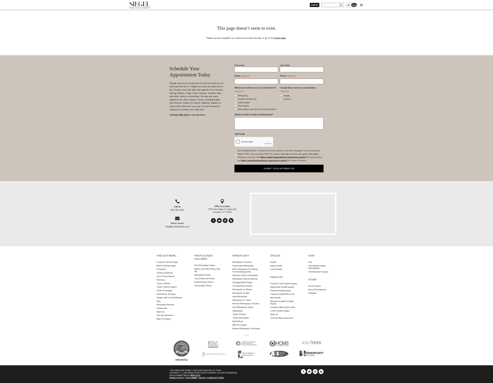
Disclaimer (191, 378)
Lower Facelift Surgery (280, 311)
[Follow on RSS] (231, 220)
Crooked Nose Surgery (242, 286)
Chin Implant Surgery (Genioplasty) (317, 267)
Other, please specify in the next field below (257, 109)
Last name (285, 65)
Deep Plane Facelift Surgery (282, 287)
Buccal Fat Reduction (317, 289)
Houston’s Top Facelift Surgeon (283, 283)
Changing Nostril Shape (242, 282)
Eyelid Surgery (244, 102)
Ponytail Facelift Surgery (280, 290)
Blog (158, 301)
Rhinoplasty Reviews (165, 304)
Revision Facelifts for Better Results (282, 302)
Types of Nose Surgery (167, 287)
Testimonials (162, 308)
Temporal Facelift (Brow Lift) (282, 294)
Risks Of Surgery (164, 319)
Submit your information (279, 168)
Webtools (195, 375)
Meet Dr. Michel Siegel (166, 266)
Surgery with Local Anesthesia (169, 297)
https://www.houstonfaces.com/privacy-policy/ (283, 157)
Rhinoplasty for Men (241, 293)
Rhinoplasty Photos (203, 275)
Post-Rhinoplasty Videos (205, 265)
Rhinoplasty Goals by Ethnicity (245, 279)
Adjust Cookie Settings (211, 378)
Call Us (314, 5)
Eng (354, 5)
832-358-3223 (181, 115)
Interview (160, 312)
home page (280, 38)
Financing (161, 280)
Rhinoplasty (243, 95)
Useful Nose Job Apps (166, 294)
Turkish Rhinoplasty (241, 318)
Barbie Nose (238, 321)
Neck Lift (274, 314)
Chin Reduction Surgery (318, 272)
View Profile (181, 360)
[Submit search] (340, 5)
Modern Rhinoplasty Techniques (246, 328)
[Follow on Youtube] (219, 220)
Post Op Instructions (165, 315)
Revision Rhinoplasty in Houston (246, 303)
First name (239, 65)
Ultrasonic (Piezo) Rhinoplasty (245, 275)
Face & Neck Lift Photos (205, 278)
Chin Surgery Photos (203, 285)
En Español (161, 269)
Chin (310, 262)
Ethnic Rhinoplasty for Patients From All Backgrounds (245, 270)
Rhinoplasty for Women (242, 289)
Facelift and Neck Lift (247, 99)
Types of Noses (163, 283)
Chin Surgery (243, 106)
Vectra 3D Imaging (164, 290)
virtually (286, 95)
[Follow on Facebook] (213, 220)
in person (287, 99)
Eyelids (273, 262)
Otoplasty (312, 293)
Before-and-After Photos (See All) (207, 270)
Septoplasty (238, 311)
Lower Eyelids (276, 269)
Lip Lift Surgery (314, 286)
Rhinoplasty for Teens (242, 300)
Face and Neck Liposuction (281, 318)
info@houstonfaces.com (177, 226)
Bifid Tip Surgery (240, 325)
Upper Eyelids (276, 266)
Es (349, 5)
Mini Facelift (275, 298)
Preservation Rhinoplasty (243, 266)
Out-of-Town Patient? (166, 276)
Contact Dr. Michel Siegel (167, 262)
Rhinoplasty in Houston (242, 262)
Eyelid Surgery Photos (204, 282)
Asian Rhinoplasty (240, 296)
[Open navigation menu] (361, 5)
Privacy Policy (176, 378)
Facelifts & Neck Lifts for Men (282, 307)
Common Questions (165, 273)
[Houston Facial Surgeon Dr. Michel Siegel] (139, 5)
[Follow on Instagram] (225, 220)
